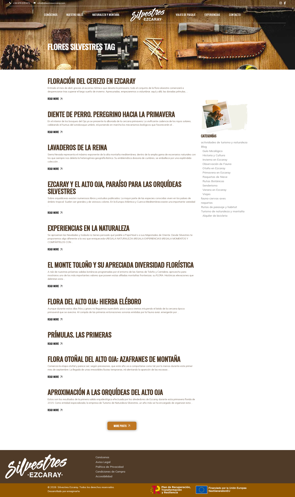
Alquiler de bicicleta (215, 215)
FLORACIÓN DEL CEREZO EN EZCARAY (91, 81)
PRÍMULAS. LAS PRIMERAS (80, 334)
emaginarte (73, 491)
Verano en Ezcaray (214, 190)
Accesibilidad (104, 476)
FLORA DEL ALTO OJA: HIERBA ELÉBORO (94, 301)
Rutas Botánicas (213, 181)
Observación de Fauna (217, 164)
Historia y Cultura (214, 155)
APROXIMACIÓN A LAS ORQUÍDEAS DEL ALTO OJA (105, 392)
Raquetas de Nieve (215, 177)
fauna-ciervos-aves (213, 198)
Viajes (206, 194)
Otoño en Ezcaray (214, 168)
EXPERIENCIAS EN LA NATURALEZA (89, 228)
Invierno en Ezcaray (215, 159)
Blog (204, 146)
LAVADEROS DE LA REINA (77, 147)
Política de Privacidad (110, 467)
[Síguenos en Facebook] (285, 3)
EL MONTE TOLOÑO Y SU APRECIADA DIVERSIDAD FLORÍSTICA (121, 264)
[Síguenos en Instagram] (280, 3)
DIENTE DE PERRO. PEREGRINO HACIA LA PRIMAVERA (111, 114)
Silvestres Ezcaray (68, 487)
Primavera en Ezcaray (217, 172)
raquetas (207, 202)
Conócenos (102, 457)
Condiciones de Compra (110, 471)
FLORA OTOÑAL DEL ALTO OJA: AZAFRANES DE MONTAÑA (114, 359)
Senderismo (210, 185)
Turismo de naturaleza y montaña (222, 211)
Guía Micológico (212, 151)
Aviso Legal (103, 462)
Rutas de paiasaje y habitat (219, 207)
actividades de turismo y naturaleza (224, 142)
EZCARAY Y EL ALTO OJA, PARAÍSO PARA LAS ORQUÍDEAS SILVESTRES (114, 187)
